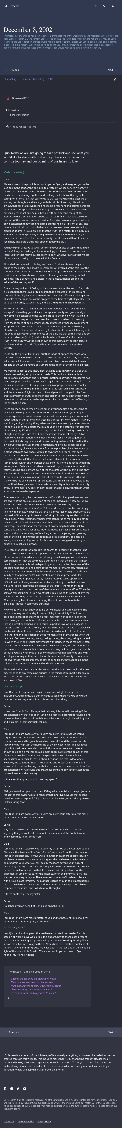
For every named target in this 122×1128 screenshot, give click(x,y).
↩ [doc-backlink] (9, 998)
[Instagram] (11, 1088)
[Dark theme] (96, 6)
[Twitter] (18, 1088)
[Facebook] (5, 1088)
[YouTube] (24, 1088)
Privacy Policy (44, 1121)
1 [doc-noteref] (35, 343)
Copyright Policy (26, 1121)
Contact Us (9, 1121)
